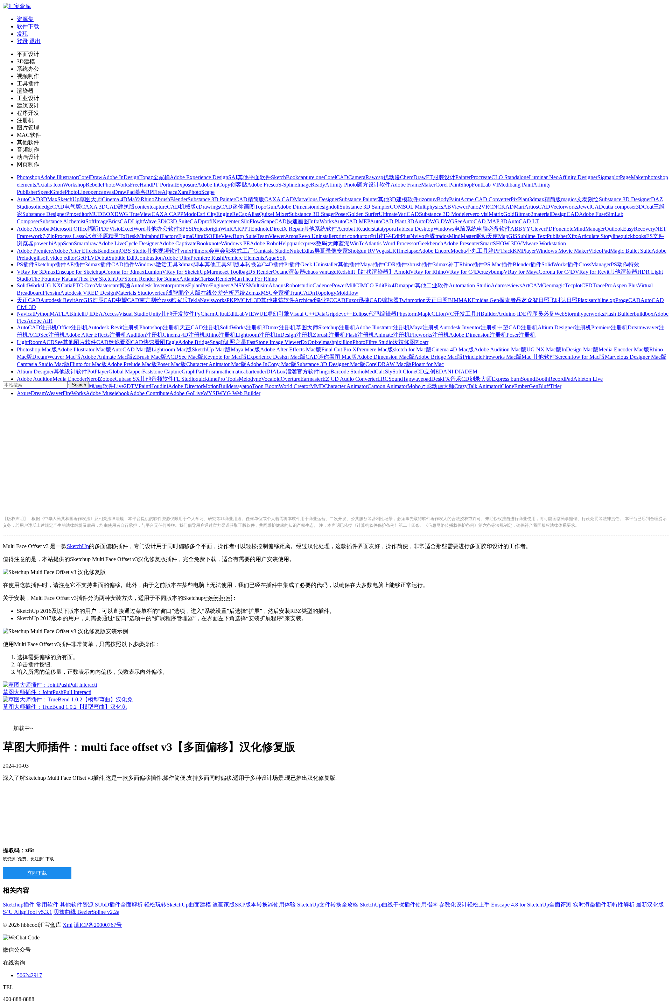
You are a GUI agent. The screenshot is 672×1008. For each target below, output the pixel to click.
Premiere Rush (206, 258)
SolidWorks (30, 285)
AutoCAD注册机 (37, 327)
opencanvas (101, 192)
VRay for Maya (521, 272)
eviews (514, 285)
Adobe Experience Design (199, 177)
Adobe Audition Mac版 (500, 349)
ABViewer (455, 207)
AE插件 (75, 264)
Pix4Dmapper (399, 285)
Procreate (481, 177)
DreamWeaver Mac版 (56, 357)
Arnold (402, 272)
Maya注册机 (424, 327)
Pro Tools (228, 379)
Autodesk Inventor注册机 (468, 327)
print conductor (352, 236)
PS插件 (25, 264)
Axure (24, 393)
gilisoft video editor (55, 258)
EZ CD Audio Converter (349, 379)
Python (42, 314)
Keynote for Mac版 (225, 357)
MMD (317, 386)
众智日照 (538, 300)
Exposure (186, 185)
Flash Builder (619, 314)
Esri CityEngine (214, 214)
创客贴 (238, 185)
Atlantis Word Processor (391, 243)
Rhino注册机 (220, 335)
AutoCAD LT (523, 221)
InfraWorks (321, 221)
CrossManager (595, 264)
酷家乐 (179, 300)
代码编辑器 (383, 314)
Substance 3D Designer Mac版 (330, 364)
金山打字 (380, 236)
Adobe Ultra (176, 258)
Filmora (200, 251)
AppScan (63, 243)
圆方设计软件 (374, 185)
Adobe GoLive (186, 393)
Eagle (172, 342)
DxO (306, 342)
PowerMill (343, 285)
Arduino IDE (511, 314)
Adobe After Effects (75, 251)
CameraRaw (362, 177)
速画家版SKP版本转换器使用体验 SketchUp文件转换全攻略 (285, 905)
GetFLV (85, 258)
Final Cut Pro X (339, 349)
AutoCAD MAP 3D (484, 221)
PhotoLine (76, 192)
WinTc (357, 243)
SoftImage (96, 221)
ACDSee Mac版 (184, 357)
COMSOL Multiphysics (416, 207)
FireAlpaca (165, 192)
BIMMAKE (461, 300)
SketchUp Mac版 (211, 349)
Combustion (149, 258)
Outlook (614, 229)
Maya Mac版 (245, 349)
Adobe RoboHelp (269, 243)
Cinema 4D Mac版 (453, 349)
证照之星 (235, 342)
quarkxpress (302, 243)
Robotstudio (299, 285)
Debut (101, 258)
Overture (290, 379)
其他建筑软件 (278, 300)
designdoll (328, 207)
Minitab (145, 236)
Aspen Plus (625, 285)
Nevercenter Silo (231, 221)
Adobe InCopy (213, 185)
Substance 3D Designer (625, 199)
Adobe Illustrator (59, 177)
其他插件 (349, 264)
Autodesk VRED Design (88, 293)
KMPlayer (524, 251)
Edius (308, 251)
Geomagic (553, 285)
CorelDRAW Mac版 (388, 364)
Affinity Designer (578, 177)
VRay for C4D (462, 272)
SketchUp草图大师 (79, 199)
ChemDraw (413, 177)
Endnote (260, 229)
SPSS (185, 229)
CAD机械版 (181, 207)
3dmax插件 (98, 264)
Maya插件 (372, 264)
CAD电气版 (66, 207)
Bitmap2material (532, 214)
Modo (190, 214)
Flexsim (51, 293)
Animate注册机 (392, 335)
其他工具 (215, 264)
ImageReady (311, 185)
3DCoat (644, 207)
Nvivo (417, 236)
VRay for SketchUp (184, 272)
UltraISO (202, 236)
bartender (256, 371)
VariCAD (408, 214)
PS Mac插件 (498, 264)
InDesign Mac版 (579, 349)
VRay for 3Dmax (36, 272)
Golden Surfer (363, 214)
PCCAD (335, 300)
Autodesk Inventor (151, 285)
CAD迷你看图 (113, 342)
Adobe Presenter (461, 243)
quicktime (206, 379)
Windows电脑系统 (455, 229)
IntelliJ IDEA (88, 314)
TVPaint (140, 386)
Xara (182, 192)
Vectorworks (564, 207)
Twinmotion (412, 300)
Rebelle (94, 185)
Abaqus (277, 285)
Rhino (147, 199)
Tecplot (573, 285)
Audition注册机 (144, 335)
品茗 (521, 300)
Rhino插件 (471, 264)
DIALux (276, 371)
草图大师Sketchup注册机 (326, 327)
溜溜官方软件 (302, 371)
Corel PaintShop (453, 185)
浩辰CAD (104, 300)
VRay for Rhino (428, 272)
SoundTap (399, 379)
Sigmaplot (608, 177)
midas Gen (487, 300)
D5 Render (260, 272)
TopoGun (265, 207)
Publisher (557, 236)
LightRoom (29, 342)
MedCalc (375, 371)
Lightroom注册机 (256, 335)
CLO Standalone (510, 177)
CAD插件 (123, 264)
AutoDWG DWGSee (438, 221)
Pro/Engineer (215, 285)
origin (213, 229)
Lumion (153, 272)
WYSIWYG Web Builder (231, 393)
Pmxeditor (77, 214)
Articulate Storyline (599, 236)
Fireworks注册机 (429, 335)
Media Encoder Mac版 (623, 349)
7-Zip (48, 236)
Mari (519, 207)
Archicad (305, 300)
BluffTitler (549, 386)
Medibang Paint (515, 185)
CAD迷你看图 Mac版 (331, 357)
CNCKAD (501, 207)
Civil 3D (251, 300)
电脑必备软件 (493, 229)
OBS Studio (133, 251)
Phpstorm (407, 314)
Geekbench (430, 243)
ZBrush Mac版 (149, 357)
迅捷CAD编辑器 (378, 300)
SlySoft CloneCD (404, 371)
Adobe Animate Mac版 (107, 357)
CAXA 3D (93, 207)
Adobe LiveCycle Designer (128, 243)
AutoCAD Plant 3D (392, 221)
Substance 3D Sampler (365, 207)
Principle (472, 357)
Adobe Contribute (149, 393)
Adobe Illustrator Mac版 (84, 349)
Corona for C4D (557, 272)
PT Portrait (164, 185)
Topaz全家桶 (154, 177)
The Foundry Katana (54, 279)
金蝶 (429, 236)
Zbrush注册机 (329, 335)
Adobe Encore (434, 251)
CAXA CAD (279, 199)
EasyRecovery (639, 229)
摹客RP (144, 192)
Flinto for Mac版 (88, 364)
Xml (67, 925)
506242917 (29, 975)
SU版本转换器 (244, 264)
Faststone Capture (162, 371)
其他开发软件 (178, 314)
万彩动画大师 (437, 386)
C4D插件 (273, 264)
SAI (232, 177)
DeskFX (440, 379)
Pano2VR (478, 207)
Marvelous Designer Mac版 (635, 357)
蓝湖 (344, 243)
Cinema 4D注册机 (184, 335)
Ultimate (388, 214)
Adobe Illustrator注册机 (383, 327)
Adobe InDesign (121, 177)
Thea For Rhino (259, 279)
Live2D (122, 386)
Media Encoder (69, 379)
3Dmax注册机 (279, 327)
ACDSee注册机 (46, 335)
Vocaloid (271, 379)
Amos (291, 236)
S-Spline (287, 185)
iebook (122, 393)
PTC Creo (83, 285)
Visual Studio (133, 314)
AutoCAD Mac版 (131, 349)
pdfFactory (166, 236)
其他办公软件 (162, 229)
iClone (506, 386)
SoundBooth (535, 379)
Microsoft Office (69, 229)
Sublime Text (532, 236)
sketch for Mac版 (412, 349)
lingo (324, 371)
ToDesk (128, 236)
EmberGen (526, 386)
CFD (587, 285)
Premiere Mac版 (375, 349)
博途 (125, 285)
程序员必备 (540, 314)
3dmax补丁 (446, 264)
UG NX (52, 285)
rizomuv (428, 199)
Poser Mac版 (171, 364)
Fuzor (351, 300)
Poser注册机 (521, 335)
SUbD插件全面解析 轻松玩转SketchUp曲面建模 (153, 905)
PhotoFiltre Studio (372, 342)
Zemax (253, 293)
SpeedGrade (51, 192)
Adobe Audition (34, 379)
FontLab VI (485, 185)
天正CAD (28, 300)
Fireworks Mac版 (502, 357)
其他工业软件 (432, 285)
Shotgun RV (362, 251)
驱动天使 (487, 236)
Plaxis (584, 300)
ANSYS (239, 285)
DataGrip (325, 314)
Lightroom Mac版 (172, 349)
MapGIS (507, 236)
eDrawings (208, 207)
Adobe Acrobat (34, 229)
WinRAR (230, 229)
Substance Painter (358, 199)
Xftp (572, 236)
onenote (564, 229)
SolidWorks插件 (560, 264)
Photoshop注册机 (159, 327)
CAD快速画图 (291, 221)
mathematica (232, 371)
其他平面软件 (254, 177)
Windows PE (235, 243)
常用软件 (47, 905)
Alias (253, 214)
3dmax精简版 (545, 199)
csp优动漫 (388, 177)
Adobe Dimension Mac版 (385, 357)
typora (389, 229)
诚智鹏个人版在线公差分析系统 (206, 293)
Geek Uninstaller (319, 264)
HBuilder (486, 314)
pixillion (343, 342)
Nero (92, 379)
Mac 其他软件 (538, 357)
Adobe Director (185, 386)
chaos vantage (320, 272)
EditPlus (401, 236)
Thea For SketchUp (99, 279)
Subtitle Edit (122, 258)
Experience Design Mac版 (276, 357)
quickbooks (633, 236)
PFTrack (503, 251)
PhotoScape (201, 192)
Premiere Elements (243, 258)
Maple (425, 314)
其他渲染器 (623, 272)
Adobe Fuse (592, 214)
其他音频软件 (157, 379)
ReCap (239, 214)
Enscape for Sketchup (80, 272)
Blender (179, 199)
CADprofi (201, 221)
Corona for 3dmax (124, 272)
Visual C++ (302, 314)
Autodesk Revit (57, 300)
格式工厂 (242, 251)
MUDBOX (101, 214)
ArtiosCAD (537, 207)
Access (111, 314)
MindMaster (462, 236)
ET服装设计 (440, 177)
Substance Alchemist (62, 221)
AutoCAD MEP (352, 221)
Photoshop (28, 177)
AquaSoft (275, 258)
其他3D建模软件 (398, 199)
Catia (66, 285)
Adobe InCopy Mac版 (271, 364)
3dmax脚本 (191, 264)
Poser (341, 214)
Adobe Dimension (296, 207)
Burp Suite (245, 236)
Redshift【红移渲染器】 (365, 272)
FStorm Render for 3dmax (150, 279)
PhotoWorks (116, 185)
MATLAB (61, 314)
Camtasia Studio (271, 251)
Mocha (458, 251)
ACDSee (52, 342)
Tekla (194, 300)
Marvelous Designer (316, 199)
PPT (246, 229)
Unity (154, 314)
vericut (159, 293)
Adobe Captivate (177, 243)
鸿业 (320, 300)
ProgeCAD (627, 300)
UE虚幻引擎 (274, 314)
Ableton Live (588, 379)
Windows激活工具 (156, 264)
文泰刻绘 (587, 199)
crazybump (491, 272)
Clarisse (207, 279)
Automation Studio (470, 285)
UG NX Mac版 (543, 349)
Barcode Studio (347, 371)
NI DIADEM (462, 371)
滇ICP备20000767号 (98, 925)
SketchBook (284, 177)
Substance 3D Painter (211, 199)
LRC (382, 379)
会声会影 (220, 251)
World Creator (294, 386)
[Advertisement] (336, 451)
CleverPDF (543, 229)
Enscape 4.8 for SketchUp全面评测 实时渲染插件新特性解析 (563, 905)
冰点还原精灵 (102, 236)
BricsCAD (120, 221)
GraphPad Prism (200, 371)
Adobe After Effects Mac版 (290, 349)
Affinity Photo (341, 185)
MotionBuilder (219, 386)
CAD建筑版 (120, 207)
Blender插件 (527, 264)
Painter (463, 177)
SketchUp (78, 546)
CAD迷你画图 (237, 207)
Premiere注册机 (609, 327)
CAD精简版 (249, 199)
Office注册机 (72, 327)
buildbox (643, 314)
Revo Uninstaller (317, 236)
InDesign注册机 (294, 335)
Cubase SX (127, 379)
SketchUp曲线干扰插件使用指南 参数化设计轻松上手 (425, 905)
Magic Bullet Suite (630, 251)
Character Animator (346, 386)
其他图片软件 (79, 342)
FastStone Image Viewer (273, 342)
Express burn (506, 379)
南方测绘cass (155, 300)
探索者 (507, 300)
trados (442, 236)
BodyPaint (448, 199)
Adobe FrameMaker (413, 185)
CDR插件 (395, 264)
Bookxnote (208, 243)
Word (139, 229)
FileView (222, 236)
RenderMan (229, 279)
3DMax (48, 199)
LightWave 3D (148, 221)
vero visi (479, 214)
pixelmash (323, 342)
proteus (180, 285)
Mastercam (107, 285)
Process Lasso (70, 236)
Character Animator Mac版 (216, 364)
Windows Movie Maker (562, 251)
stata (377, 229)
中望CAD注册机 (517, 327)
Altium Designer (35, 371)
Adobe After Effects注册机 (95, 335)
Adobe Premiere (35, 251)
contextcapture (151, 207)
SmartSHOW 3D (499, 243)
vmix (185, 251)
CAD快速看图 (148, 342)
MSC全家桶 (275, 293)
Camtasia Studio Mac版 (43, 364)
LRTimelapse (403, 251)
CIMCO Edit (369, 285)
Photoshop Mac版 (37, 349)
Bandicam (108, 251)
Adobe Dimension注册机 (477, 335)
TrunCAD (300, 293)
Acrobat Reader (354, 229)
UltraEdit (226, 314)
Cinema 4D (114, 199)
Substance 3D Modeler (444, 214)
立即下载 (37, 873)
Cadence (322, 285)
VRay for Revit (592, 272)
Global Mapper (125, 371)
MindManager (589, 229)
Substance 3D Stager (312, 214)
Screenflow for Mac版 (580, 357)
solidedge (41, 207)
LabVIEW (247, 314)
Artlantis (188, 279)
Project (199, 229)
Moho (414, 386)
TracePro (602, 285)
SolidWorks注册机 (241, 327)
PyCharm (205, 314)
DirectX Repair (286, 229)
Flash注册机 (359, 335)
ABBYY (520, 229)
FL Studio (185, 379)
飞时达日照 (564, 300)
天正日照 (437, 300)
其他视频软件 (163, 251)
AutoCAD (28, 199)
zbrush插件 (420, 264)
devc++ (344, 314)
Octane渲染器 (289, 272)
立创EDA (435, 371)
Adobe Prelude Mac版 (132, 364)
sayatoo (243, 386)
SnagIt (217, 342)
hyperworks (591, 314)
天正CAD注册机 (200, 327)
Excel (127, 229)
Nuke (295, 251)
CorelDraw (90, 177)
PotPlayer (97, 371)
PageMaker (632, 177)
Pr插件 (292, 264)
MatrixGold (501, 214)
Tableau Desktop (414, 229)
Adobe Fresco (262, 185)
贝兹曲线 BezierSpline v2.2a (86, 912)
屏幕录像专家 (331, 251)
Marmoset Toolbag (227, 272)
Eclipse (360, 314)
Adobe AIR (39, 321)
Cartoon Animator (387, 386)
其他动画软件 (97, 386)
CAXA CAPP (167, 214)
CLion (439, 314)
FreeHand (141, 185)
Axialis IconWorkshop (61, 185)
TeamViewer (271, 236)
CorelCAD (336, 177)
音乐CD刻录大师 (471, 379)
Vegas (382, 251)
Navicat (25, 314)
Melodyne (250, 379)
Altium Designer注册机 (564, 327)
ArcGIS (83, 300)
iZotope (106, 379)
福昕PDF (98, 229)
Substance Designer (44, 214)
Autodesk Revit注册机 (113, 327)
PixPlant (520, 199)
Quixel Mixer (274, 214)
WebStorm (566, 314)
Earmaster (311, 379)
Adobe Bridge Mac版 (438, 357)
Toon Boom (265, 386)
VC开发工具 (461, 314)
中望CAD (127, 300)
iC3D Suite (177, 221)
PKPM (234, 300)
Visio (115, 229)
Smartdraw (86, 243)
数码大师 (327, 243)
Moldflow (347, 293)
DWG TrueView (133, 214)
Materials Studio (134, 293)
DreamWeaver (47, 393)
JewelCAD (590, 207)
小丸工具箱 (480, 251)
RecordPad (561, 379)
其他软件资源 (76, 905)
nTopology (324, 293)
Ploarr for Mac (428, 364)
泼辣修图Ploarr (410, 342)
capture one (311, 177)
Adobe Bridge (194, 342)
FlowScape (262, 221)
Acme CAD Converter (485, 199)
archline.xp (603, 300)
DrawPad (124, 192)
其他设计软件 (70, 371)
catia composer (619, 207)
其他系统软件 (320, 229)
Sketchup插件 (50, 264)
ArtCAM (532, 285)
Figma (185, 236)
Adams (498, 285)
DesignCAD (565, 214)
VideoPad (599, 251)
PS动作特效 (625, 264)
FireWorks (74, 393)
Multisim (258, 285)
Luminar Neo (544, 177)
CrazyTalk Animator (476, 386)
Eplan (194, 285)
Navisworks (213, 300)
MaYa (134, 199)
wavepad (421, 379)
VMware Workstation (542, 243)
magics (568, 199)
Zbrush (162, 199)
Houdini (159, 386)
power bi (43, 243)
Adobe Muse (100, 393)
